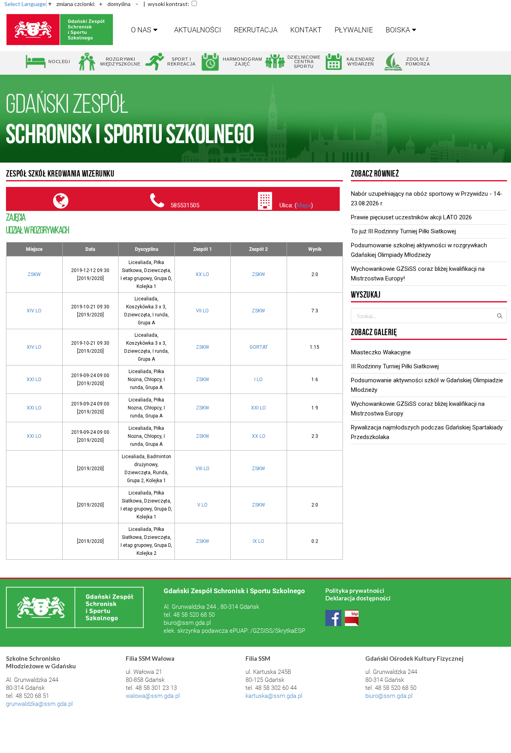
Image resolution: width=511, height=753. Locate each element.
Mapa (304, 205)
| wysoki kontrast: (166, 3)
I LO (258, 379)
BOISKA (398, 30)
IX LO (258, 541)
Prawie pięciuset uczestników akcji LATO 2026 (411, 217)
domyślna (119, 3)
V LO (202, 505)
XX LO (202, 274)
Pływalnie (354, 30)
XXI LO (34, 379)
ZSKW (34, 274)
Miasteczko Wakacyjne (381, 352)
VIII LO (203, 468)
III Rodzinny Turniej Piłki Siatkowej (395, 366)
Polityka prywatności (354, 590)
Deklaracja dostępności (357, 598)
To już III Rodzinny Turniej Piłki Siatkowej (403, 231)
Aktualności (197, 30)
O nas (141, 30)
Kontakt (306, 30)
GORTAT (259, 347)
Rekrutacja (255, 30)
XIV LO (34, 311)
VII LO (202, 311)
